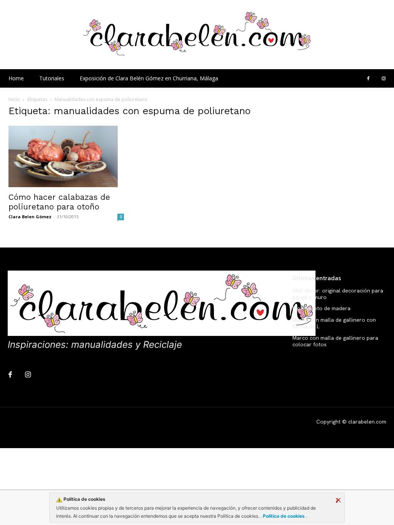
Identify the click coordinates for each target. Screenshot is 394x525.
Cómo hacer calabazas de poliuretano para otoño (59, 201)
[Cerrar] (338, 500)
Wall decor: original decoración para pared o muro (337, 294)
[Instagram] (383, 79)
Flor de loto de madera (321, 308)
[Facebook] (368, 79)
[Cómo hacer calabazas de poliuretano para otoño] (66, 156)
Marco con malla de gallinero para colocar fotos (335, 341)
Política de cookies (284, 516)
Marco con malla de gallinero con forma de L (334, 323)
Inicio (14, 99)
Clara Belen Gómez (30, 216)
